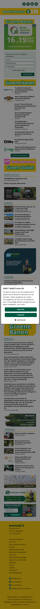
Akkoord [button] (20, 309)
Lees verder (21, 304)
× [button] (35, 287)
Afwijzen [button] (20, 315)
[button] (20, 320)
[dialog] (20, 304)
